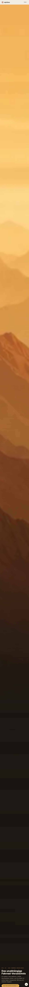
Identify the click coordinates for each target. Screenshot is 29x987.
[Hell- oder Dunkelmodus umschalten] (26, 984)
